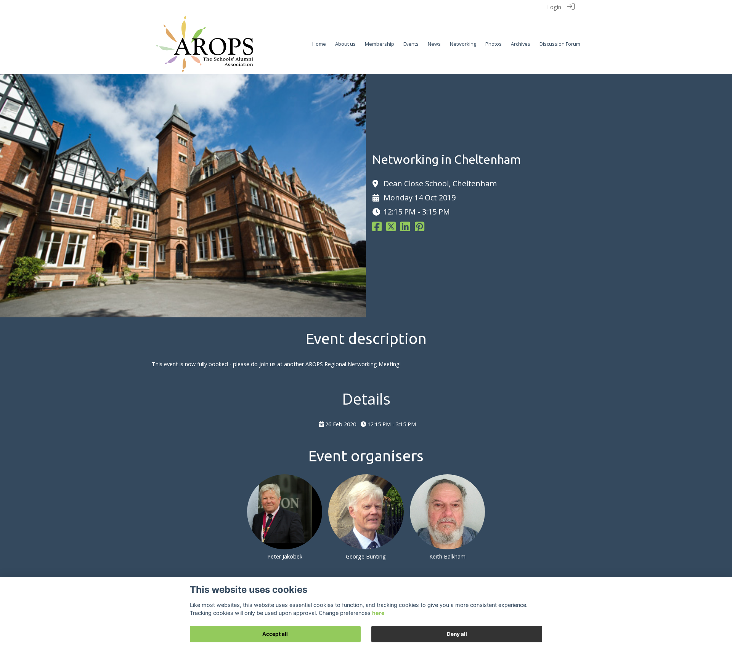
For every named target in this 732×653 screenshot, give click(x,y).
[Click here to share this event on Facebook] (377, 228)
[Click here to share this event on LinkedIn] (405, 228)
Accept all (275, 634)
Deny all (457, 634)
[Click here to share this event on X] (391, 228)
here (378, 613)
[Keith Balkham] (447, 511)
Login (554, 7)
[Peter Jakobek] (284, 511)
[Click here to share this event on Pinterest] (419, 228)
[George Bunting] (365, 511)
